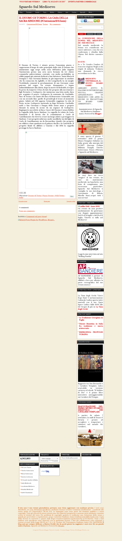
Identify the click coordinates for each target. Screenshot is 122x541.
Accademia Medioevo (28, 486)
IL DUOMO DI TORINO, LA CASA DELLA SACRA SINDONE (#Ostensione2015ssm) (43, 19)
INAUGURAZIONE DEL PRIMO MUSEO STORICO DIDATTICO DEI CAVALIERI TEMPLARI (90, 409)
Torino (45, 24)
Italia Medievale (26, 483)
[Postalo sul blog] (22, 193)
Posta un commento (27, 211)
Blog (22, 12)
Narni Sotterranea (27, 474)
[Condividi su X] (23, 193)
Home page (47, 201)
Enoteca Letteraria (27, 477)
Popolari (81, 34)
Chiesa (60, 12)
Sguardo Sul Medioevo (37, 7)
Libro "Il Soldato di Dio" (54, 2)
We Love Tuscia (26, 467)
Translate (55, 461)
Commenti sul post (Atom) (36, 216)
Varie (45, 12)
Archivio (99, 34)
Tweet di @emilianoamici (70, 458)
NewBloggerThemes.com (82, 530)
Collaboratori (90, 34)
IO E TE (81, 62)
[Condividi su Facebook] (25, 193)
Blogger (98, 114)
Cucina (75, 12)
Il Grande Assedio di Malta (29, 480)
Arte (67, 12)
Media (52, 12)
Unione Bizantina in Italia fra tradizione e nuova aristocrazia (91, 326)
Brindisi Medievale (27, 489)
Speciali (83, 12)
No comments (55, 24)
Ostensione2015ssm (34, 24)
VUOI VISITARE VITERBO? (29, 2)
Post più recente (23, 201)
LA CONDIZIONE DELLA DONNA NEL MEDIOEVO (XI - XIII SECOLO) (90, 40)
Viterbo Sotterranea (27, 470)
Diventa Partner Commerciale (82, 2)
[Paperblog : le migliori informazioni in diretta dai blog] (45, 472)
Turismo (29, 12)
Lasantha (57, 530)
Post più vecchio (71, 201)
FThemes (41, 530)
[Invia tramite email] (20, 193)
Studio (38, 12)
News (91, 12)
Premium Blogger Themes (67, 530)
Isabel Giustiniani (26, 492)
